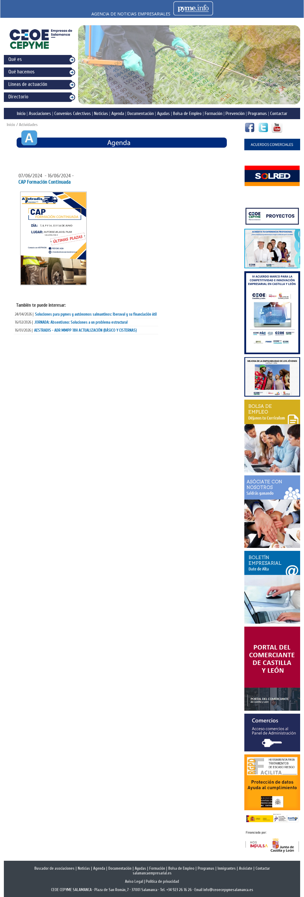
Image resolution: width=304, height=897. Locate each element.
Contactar (278, 113)
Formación (213, 113)
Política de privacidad (162, 881)
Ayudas (163, 113)
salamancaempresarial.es (152, 873)
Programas (257, 113)
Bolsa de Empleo (187, 113)
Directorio (18, 97)
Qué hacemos (21, 72)
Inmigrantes (227, 868)
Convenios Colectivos (72, 113)
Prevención (235, 113)
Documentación (140, 113)
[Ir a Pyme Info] (193, 13)
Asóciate (245, 868)
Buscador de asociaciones (54, 868)
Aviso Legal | (135, 881)
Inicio (21, 113)
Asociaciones (40, 113)
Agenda (117, 113)
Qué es (15, 59)
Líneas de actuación (27, 84)
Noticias (101, 113)
